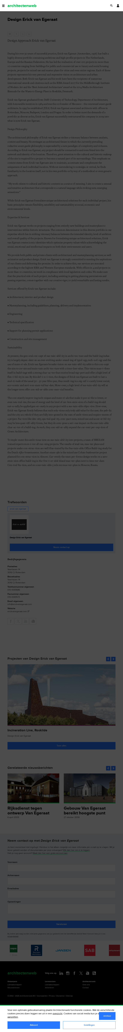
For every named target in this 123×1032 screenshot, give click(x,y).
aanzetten (13, 1017)
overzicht (57, 1013)
